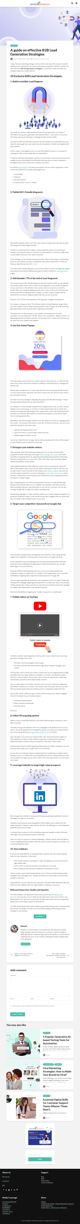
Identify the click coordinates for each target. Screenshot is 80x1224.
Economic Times (7, 1211)
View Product (40, 916)
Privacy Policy (45, 1180)
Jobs (3, 1185)
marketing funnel (62, 271)
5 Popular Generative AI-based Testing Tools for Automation (57, 1040)
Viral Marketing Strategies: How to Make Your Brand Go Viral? (57, 1071)
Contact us (5, 1181)
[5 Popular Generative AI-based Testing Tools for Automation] (23, 1043)
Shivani (15, 59)
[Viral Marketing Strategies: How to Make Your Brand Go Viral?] (23, 1075)
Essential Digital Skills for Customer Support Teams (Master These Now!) (55, 1104)
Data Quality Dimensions (54, 473)
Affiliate (43, 1202)
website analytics (53, 471)
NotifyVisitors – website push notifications (54, 1208)
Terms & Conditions (47, 1182)
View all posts (25, 944)
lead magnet (23, 167)
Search (40, 1159)
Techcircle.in (6, 1210)
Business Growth (48, 1064)
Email (32, 998)
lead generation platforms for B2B (40, 732)
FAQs (42, 1179)
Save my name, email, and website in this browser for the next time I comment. (34, 1006)
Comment (13, 975)
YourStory (5, 1204)
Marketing (14, 45)
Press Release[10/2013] (9, 1202)
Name (12, 998)
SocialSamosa (6, 1206)
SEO (35, 264)
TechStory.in (6, 1213)
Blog (42, 1177)
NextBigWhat (6, 1208)
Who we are (5, 1177)
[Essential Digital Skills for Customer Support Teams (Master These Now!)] (23, 1106)
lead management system (50, 454)
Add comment (36, 59)
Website (52, 998)
